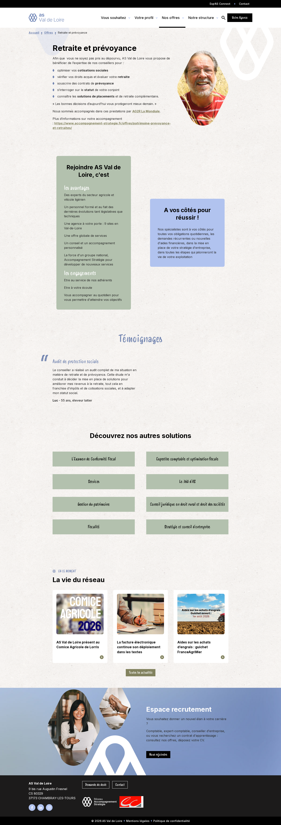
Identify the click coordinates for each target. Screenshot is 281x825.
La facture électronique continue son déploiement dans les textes (138, 647)
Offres (48, 32)
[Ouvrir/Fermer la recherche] (223, 18)
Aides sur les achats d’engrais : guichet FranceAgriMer (194, 647)
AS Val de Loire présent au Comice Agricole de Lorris (78, 644)
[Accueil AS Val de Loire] (46, 18)
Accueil (34, 32)
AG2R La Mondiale (146, 111)
